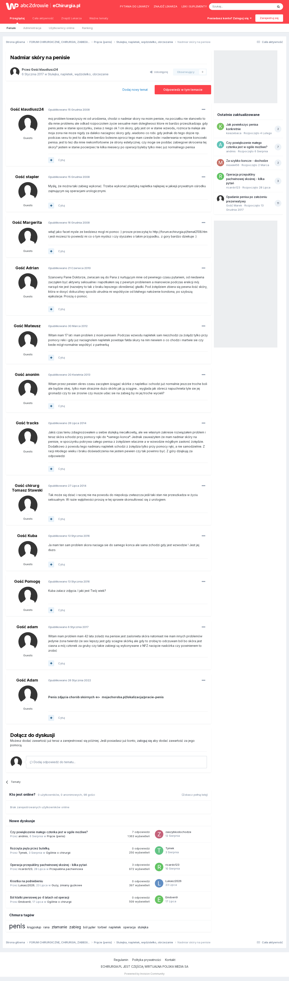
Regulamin (121, 960)
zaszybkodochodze (178, 832)
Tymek (22, 852)
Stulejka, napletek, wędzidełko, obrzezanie (78, 74)
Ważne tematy (98, 18)
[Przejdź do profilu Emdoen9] (159, 899)
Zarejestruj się (269, 18)
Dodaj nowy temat (135, 89)
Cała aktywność (43, 18)
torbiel (102, 927)
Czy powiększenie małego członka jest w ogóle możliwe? (49, 832)
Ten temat (261, 6)
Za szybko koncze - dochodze (247, 160)
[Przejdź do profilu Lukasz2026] (159, 883)
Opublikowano (69, 109)
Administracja (32, 28)
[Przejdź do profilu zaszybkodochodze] (159, 834)
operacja (129, 927)
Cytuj (61, 160)
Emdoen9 (24, 901)
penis (17, 926)
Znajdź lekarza (165, 6)
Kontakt (170, 960)
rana (46, 927)
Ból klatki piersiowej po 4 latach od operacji (39, 897)
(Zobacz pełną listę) (195, 794)
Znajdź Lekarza (71, 18)
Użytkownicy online (61, 28)
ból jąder (89, 927)
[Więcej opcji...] (203, 109)
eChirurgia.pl (66, 5)
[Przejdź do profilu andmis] (220, 144)
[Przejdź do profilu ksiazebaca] (220, 126)
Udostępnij (160, 72)
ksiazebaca (233, 133)
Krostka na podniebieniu (26, 881)
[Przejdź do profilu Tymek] (159, 850)
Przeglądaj (17, 18)
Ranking (87, 28)
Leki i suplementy (194, 6)
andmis (23, 836)
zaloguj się (144, 740)
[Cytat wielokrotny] (51, 160)
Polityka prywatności (146, 960)
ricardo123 (25, 869)
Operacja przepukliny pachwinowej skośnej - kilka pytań (48, 865)
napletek (115, 927)
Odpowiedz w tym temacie (182, 89)
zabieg (75, 927)
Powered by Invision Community (144, 973)
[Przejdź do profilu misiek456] (220, 162)
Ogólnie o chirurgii (58, 852)
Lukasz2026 (26, 885)
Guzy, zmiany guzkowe (67, 885)
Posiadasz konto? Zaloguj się (228, 18)
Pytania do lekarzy (134, 6)
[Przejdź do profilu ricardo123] (159, 867)
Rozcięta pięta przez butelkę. (30, 848)
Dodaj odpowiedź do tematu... (54, 762)
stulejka (143, 927)
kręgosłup (34, 927)
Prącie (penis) (56, 836)
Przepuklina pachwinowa (66, 869)
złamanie (59, 927)
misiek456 (232, 165)
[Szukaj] (278, 6)
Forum (11, 28)
